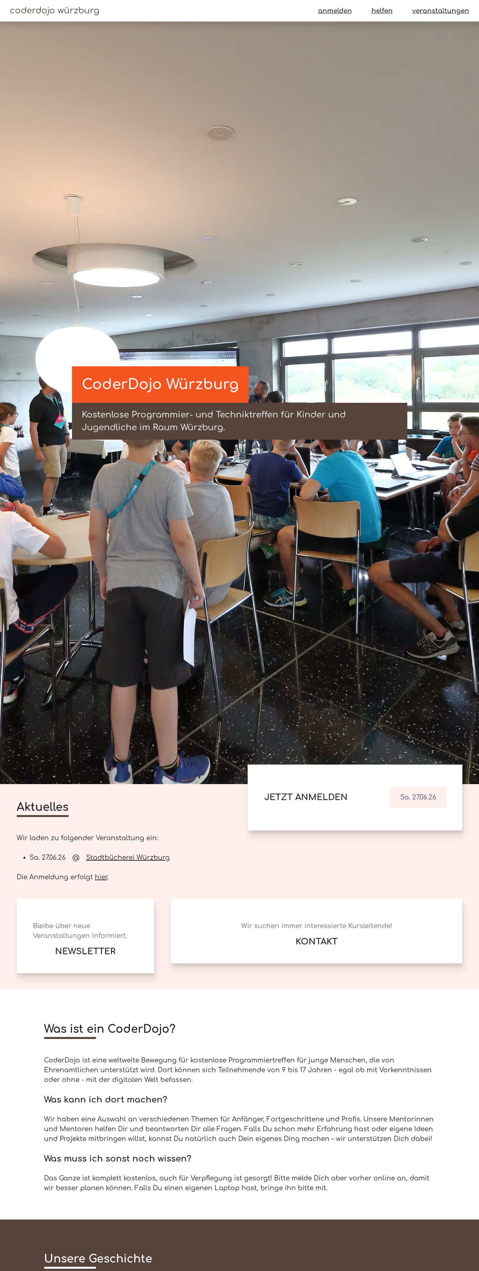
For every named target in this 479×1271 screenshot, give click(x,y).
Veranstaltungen (440, 11)
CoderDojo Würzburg (54, 10)
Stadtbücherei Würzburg (128, 857)
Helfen (382, 11)
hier (101, 877)
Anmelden (335, 11)
